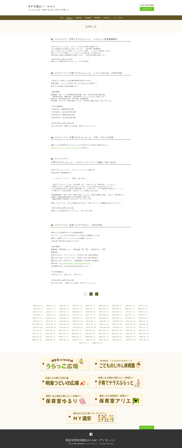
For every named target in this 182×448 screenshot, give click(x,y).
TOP (61, 18)
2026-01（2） (38, 305)
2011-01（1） (144, 330)
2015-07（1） (130, 318)
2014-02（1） (118, 321)
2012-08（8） (144, 324)
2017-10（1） (91, 315)
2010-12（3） (37, 333)
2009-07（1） (104, 337)
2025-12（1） (51, 305)
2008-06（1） (64, 340)
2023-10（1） (38, 309)
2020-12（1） (51, 312)
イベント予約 (117, 18)
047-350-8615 (148, 5)
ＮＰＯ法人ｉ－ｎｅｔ (41, 6)
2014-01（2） (131, 321)
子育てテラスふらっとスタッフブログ (64, 148)
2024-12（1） (78, 305)
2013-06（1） (51, 324)
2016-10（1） (38, 318)
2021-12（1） (78, 309)
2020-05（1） (77, 312)
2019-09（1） (38, 315)
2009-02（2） (144, 337)
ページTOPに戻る (146, 427)
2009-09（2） (90, 337)
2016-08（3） (51, 318)
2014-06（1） (91, 321)
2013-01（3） (91, 324)
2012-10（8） (117, 324)
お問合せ (106, 18)
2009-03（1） (131, 337)
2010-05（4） (117, 333)
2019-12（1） (131, 312)
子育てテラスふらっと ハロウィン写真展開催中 (93, 39)
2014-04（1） (104, 321)
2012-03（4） (91, 327)
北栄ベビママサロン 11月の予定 (85, 225)
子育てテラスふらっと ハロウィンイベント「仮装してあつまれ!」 (84, 162)
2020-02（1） (117, 312)
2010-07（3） (90, 333)
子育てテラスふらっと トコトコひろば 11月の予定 (95, 73)
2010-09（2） (64, 333)
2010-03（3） (144, 333)
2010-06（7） (104, 333)
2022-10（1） (65, 309)
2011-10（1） (38, 330)
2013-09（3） (37, 324)
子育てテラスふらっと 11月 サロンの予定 (91, 137)
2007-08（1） (117, 340)
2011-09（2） (51, 330)
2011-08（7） (64, 330)
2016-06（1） (64, 318)
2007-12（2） (91, 340)
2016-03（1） (77, 318)
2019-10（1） (144, 312)
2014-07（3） (78, 321)
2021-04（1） (130, 309)
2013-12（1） (144, 321)
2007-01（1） (84, 343)
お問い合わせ (147, 9)
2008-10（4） (37, 340)
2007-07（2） (131, 340)
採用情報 (97, 18)
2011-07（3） (77, 330)
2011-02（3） (131, 330)
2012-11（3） (104, 324)
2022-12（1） (52, 309)
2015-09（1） (104, 318)
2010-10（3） (50, 333)
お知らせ (69, 18)
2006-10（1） (97, 343)
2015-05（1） (144, 318)
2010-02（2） (37, 337)
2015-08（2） (117, 318)
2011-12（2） (131, 327)
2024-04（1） (117, 305)
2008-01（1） (78, 340)
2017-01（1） (130, 315)
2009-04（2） (117, 337)
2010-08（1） (77, 333)
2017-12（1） (78, 315)
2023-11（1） (144, 305)
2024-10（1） (91, 305)
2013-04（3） (64, 324)
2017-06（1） (117, 315)
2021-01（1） (38, 312)
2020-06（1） (64, 312)
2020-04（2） (91, 312)
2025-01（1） (64, 305)
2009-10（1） (77, 337)
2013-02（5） (78, 324)
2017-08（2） (104, 315)
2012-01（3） (118, 327)
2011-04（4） (103, 330)
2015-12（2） (91, 318)
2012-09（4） (130, 324)
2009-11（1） (64, 337)
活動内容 (79, 18)
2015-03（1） (38, 321)
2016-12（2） (143, 315)
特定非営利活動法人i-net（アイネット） (91, 440)
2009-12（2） (50, 337)
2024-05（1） (104, 305)
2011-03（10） (117, 330)
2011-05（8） (90, 330)
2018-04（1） (65, 315)
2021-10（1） (91, 309)
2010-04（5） (130, 333)
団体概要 (88, 18)
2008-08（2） (51, 340)
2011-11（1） (144, 327)
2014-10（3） (51, 321)
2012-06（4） (51, 327)
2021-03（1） (143, 309)
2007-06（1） (144, 340)
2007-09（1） (104, 340)
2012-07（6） (38, 327)
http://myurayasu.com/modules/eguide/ (74, 263)
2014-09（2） (64, 321)
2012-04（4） (78, 327)
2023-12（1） (131, 305)
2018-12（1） (52, 315)
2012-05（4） (65, 327)
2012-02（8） (105, 327)
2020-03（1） (104, 312)
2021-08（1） (117, 309)
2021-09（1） (103, 309)
